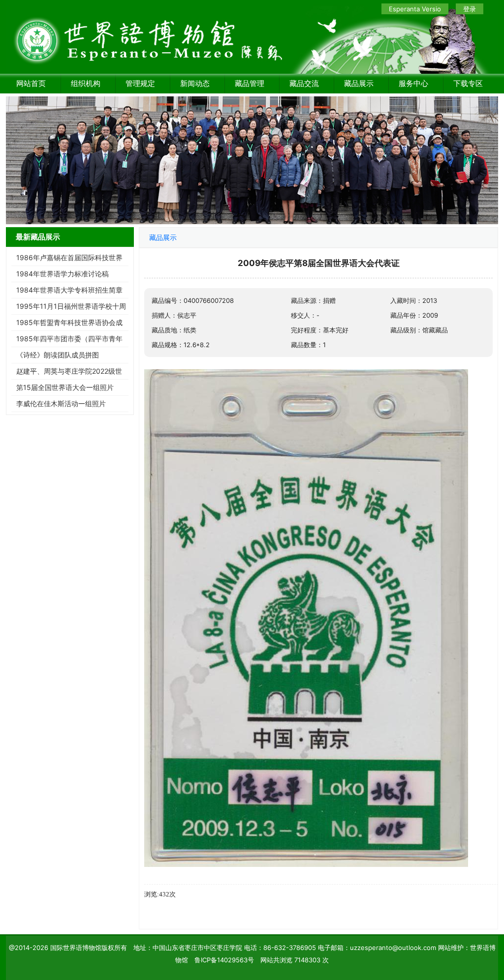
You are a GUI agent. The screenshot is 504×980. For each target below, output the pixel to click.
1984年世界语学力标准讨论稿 (62, 273)
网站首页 (31, 83)
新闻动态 (195, 83)
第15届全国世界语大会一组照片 (65, 387)
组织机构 (85, 83)
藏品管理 (249, 83)
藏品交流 (304, 83)
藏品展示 (359, 83)
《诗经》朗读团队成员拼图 (57, 355)
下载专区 (468, 83)
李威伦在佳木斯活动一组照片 (61, 403)
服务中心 (413, 83)
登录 (469, 9)
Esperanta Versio (415, 9)
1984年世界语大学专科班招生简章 (69, 290)
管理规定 (140, 83)
